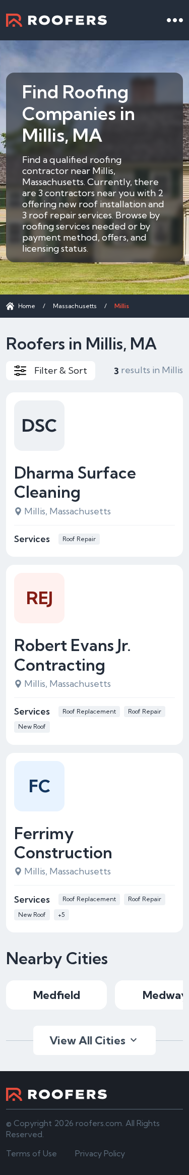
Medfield (56, 995)
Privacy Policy (100, 1153)
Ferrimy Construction (63, 843)
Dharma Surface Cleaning (75, 482)
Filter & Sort (60, 370)
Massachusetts (75, 306)
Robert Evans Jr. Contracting (72, 654)
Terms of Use (31, 1153)
